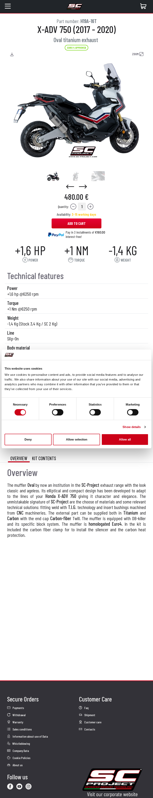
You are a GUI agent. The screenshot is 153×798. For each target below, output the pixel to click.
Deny (28, 439)
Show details (132, 427)
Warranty (17, 722)
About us (17, 765)
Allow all (125, 439)
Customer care (92, 722)
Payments (18, 708)
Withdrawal (19, 715)
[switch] (57, 412)
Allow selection (76, 439)
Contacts (89, 729)
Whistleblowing (21, 743)
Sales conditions (22, 729)
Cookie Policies (21, 758)
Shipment (89, 715)
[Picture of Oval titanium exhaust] (53, 176)
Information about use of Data (30, 736)
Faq (86, 708)
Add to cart (77, 223)
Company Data (20, 751)
